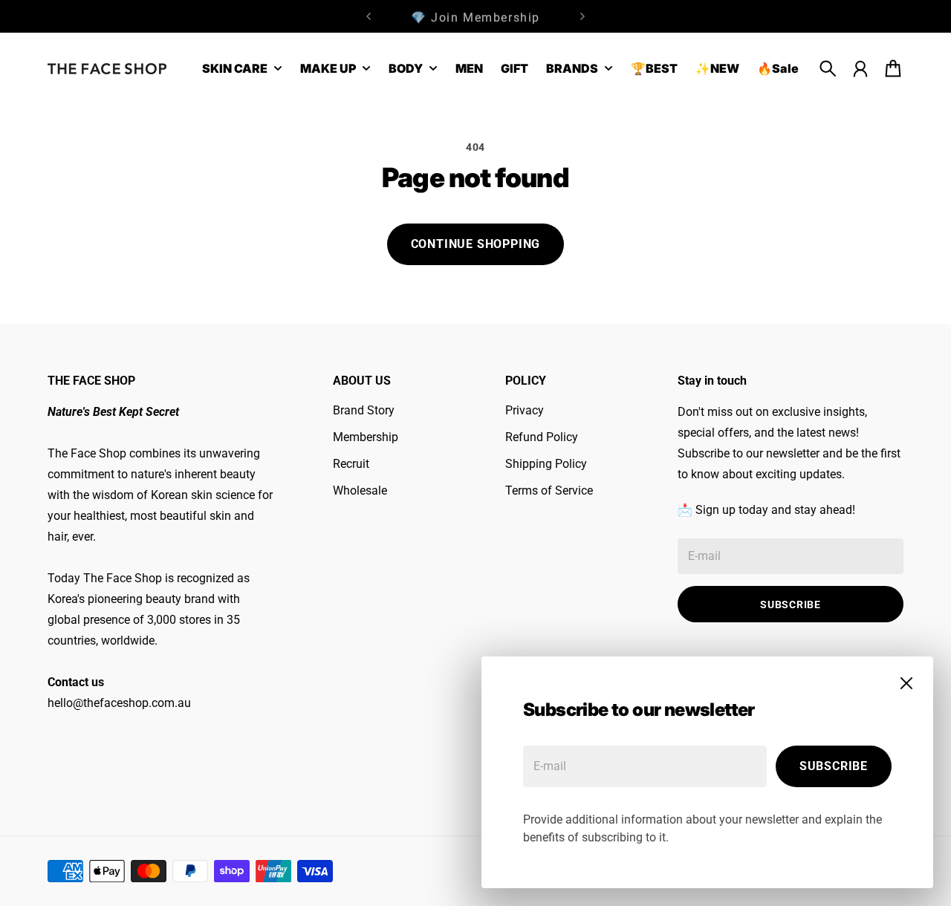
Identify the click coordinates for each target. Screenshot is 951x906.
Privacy (524, 410)
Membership (365, 437)
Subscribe (833, 766)
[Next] (582, 16)
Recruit (351, 464)
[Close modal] (906, 683)
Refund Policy (541, 437)
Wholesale (360, 490)
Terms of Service (549, 490)
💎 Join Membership (475, 16)
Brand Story (364, 410)
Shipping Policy (546, 464)
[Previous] (368, 16)
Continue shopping (476, 244)
